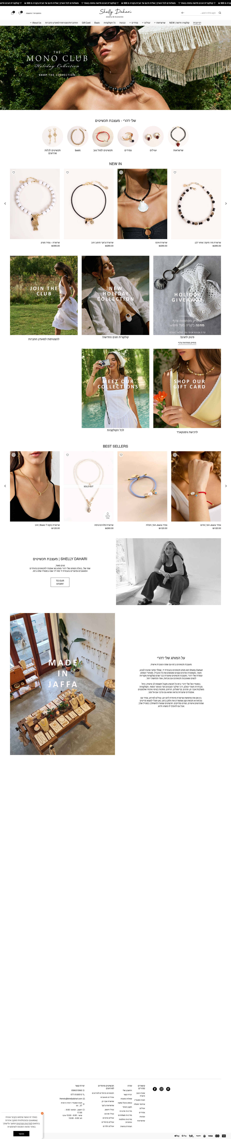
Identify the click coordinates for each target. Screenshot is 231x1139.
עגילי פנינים (109, 1113)
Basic (97, 22)
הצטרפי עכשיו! (26, 1097)
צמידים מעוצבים (107, 1097)
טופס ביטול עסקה (125, 1102)
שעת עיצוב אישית (140, 1094)
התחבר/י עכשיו (18, 1104)
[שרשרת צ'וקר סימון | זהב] (88, 204)
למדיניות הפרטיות (24, 1123)
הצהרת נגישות (126, 1126)
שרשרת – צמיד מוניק (50, 242)
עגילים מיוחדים (108, 1122)
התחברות (37, 13)
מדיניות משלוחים (125, 1115)
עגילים (147, 22)
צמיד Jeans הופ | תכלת (156, 524)
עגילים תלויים (108, 1126)
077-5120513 (76, 1094)
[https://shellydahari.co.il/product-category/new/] (115, 68)
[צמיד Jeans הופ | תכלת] (142, 486)
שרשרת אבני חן (108, 1101)
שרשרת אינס (161, 242)
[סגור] (42, 1113)
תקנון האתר (127, 1106)
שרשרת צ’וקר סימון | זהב (102, 242)
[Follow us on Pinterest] (168, 1089)
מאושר (21, 1133)
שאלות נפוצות (126, 1098)
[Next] (5, 203)
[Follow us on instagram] (161, 1089)
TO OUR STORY (60, 582)
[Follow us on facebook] (155, 1089)
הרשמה (29, 13)
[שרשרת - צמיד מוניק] (35, 204)
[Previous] (226, 203)
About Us (36, 22)
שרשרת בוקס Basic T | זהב (47, 524)
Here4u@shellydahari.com (71, 1098)
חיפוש (183, 13)
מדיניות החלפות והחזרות (125, 1120)
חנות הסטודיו (139, 1100)
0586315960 (76, 1090)
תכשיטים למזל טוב (103, 150)
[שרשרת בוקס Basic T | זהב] (35, 486)
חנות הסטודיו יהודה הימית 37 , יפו (71, 1104)
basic (78, 150)
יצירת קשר (128, 1094)
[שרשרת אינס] (142, 204)
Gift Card (86, 22)
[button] (175, 172)
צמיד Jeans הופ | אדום (210, 524)
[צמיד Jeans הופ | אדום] (196, 486)
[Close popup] (8, 1071)
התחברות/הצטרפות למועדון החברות (61, 22)
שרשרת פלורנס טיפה (103, 524)
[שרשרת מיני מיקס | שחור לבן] (196, 204)
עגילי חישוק (109, 1109)
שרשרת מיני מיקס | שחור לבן (208, 242)
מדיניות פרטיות (126, 1111)
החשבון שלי (127, 1090)
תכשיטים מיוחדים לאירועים (103, 1093)
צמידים (135, 22)
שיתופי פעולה (139, 1104)
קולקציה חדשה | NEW (179, 22)
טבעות (122, 22)
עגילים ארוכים (108, 1117)
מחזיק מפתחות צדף (187, 342)
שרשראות (160, 22)
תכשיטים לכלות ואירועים (53, 151)
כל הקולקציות (110, 22)
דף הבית (197, 22)
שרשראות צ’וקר (108, 1105)
